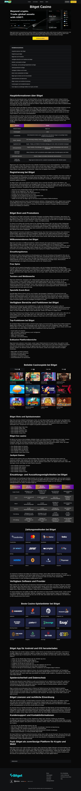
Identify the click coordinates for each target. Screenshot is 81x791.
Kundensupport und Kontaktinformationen (21, 84)
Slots (63, 369)
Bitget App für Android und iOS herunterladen (22, 75)
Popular (16, 369)
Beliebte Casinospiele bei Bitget (19, 62)
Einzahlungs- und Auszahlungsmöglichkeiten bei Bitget (24, 64)
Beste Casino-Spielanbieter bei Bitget (20, 73)
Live (32, 369)
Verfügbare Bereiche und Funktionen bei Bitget (22, 59)
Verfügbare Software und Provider (19, 70)
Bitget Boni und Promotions (18, 56)
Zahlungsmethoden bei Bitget (18, 67)
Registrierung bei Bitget (17, 54)
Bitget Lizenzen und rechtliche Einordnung (21, 81)
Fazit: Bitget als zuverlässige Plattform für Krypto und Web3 (25, 86)
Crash (47, 369)
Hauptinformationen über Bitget (18, 51)
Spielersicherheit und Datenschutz (19, 78)
